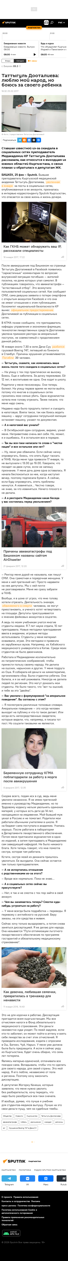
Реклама (35, 1201)
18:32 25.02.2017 (10, 91)
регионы (59, 1122)
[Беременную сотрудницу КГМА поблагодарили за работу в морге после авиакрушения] (34, 748)
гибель (24, 1122)
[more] (63, 257)
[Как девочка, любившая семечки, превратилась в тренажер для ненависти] (34, 967)
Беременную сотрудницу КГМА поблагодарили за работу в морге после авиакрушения (30, 777)
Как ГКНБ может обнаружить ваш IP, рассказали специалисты (32, 248)
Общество (7, 1116)
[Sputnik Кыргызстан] (9, 23)
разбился (58, 346)
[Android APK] (11, 1233)
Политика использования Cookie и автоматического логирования (19, 1211)
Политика (25, 1169)
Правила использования (25, 1197)
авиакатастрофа (10, 1122)
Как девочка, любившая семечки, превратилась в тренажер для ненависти (29, 996)
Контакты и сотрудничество (16, 1201)
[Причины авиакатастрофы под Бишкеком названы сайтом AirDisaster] (34, 527)
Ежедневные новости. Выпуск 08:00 (19, 48)
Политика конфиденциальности (34, 1205)
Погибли (8, 358)
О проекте (7, 1197)
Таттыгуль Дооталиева (51, 1116)
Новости (19, 1116)
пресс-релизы (9, 1205)
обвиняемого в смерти (17, 606)
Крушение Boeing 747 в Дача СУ (23, 1128)
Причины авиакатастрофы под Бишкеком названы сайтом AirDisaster (27, 555)
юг (4, 1128)
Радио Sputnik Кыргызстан (50, 1169)
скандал (48, 1122)
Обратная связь (9, 1224)
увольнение (35, 1122)
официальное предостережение (32, 310)
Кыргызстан (32, 1116)
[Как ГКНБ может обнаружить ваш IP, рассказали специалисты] (34, 222)
